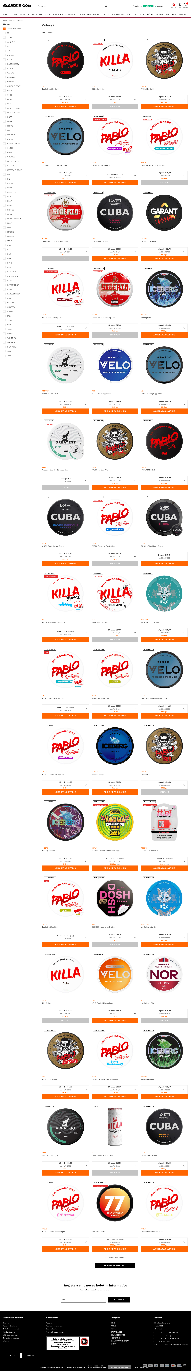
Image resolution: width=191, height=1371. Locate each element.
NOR (9, 258)
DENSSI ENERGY (14, 108)
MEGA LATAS (70, 14)
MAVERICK (11, 236)
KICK (9, 197)
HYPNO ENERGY (13, 161)
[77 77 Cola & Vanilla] (115, 1203)
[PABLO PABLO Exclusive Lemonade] (164, 1203)
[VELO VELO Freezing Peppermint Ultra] (164, 669)
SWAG (10, 311)
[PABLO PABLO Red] (164, 746)
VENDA (22, 14)
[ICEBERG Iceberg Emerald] (164, 1050)
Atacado (6, 1341)
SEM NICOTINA (118, 14)
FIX (8, 130)
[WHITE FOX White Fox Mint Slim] (164, 898)
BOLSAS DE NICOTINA (54, 14)
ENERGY (106, 14)
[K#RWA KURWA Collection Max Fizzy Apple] (115, 822)
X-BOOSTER (12, 347)
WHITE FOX (12, 338)
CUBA (9, 99)
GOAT (9, 152)
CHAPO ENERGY (13, 86)
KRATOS (10, 210)
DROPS (129, 14)
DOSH (9, 121)
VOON (9, 329)
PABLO (10, 267)
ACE (9, 46)
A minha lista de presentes (55, 1332)
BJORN (10, 68)
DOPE (9, 117)
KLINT (9, 205)
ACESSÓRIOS (148, 14)
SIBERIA (10, 303)
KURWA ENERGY (14, 219)
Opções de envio (9, 1332)
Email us (30, 1355)
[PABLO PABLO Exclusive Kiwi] (115, 669)
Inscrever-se (119, 1300)
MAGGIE (10, 232)
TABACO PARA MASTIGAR (89, 14)
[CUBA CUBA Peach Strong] (164, 1126)
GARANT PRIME (13, 144)
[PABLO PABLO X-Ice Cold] (65, 1050)
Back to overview (9, 20)
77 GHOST (11, 42)
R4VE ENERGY (13, 285)
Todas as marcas (14, 29)
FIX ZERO (11, 135)
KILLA (9, 201)
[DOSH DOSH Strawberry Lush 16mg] (115, 898)
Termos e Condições (10, 1326)
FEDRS (10, 126)
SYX (9, 316)
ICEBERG (10, 166)
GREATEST (11, 157)
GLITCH (10, 148)
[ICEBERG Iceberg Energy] (115, 746)
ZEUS (9, 356)
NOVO (5, 14)
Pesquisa (106, 6)
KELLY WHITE (12, 192)
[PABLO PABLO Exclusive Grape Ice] (65, 746)
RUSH (9, 298)
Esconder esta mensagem (119, 1367)
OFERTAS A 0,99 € (35, 14)
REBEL (10, 289)
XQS (9, 351)
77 (8, 33)
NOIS (9, 254)
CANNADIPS (12, 77)
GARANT (11, 139)
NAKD (9, 245)
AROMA (10, 55)
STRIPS (138, 14)
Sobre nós (6, 1323)
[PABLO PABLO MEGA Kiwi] (65, 898)
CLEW (9, 90)
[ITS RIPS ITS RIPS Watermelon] (164, 822)
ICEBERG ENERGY (14, 170)
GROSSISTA (171, 14)
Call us (12, 1355)
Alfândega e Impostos (10, 1335)
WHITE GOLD (12, 342)
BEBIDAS (160, 14)
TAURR (10, 320)
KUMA (9, 214)
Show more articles (114, 1265)
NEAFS (10, 250)
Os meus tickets (51, 1329)
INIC (9, 174)
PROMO (14, 14)
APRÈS (10, 51)
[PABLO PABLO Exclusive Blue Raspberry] (115, 1050)
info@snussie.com (173, 1336)
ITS (8, 179)
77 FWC (10, 37)
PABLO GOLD (12, 272)
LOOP (9, 223)
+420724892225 (173, 1333)
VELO (9, 325)
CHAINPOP (11, 82)
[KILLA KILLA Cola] (65, 974)
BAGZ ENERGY (13, 64)
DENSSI (10, 104)
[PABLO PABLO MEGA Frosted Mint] (65, 669)
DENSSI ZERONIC (14, 113)
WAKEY (10, 334)
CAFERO (10, 73)
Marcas (182, 14)
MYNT (9, 241)
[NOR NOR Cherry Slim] (164, 974)
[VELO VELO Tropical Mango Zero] (115, 974)
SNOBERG (11, 307)
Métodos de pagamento (11, 1329)
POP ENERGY (12, 276)
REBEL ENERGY (13, 294)
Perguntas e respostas (11, 1338)
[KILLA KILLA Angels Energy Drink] (115, 1126)
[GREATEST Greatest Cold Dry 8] (65, 1126)
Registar (49, 1323)
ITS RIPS (10, 183)
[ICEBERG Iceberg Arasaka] (65, 822)
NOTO (9, 263)
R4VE (9, 281)
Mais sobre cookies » (142, 1367)
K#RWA (10, 188)
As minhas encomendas (54, 1326)
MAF (9, 228)
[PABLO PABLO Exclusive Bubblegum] (65, 1203)
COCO (9, 95)
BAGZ (9, 60)
